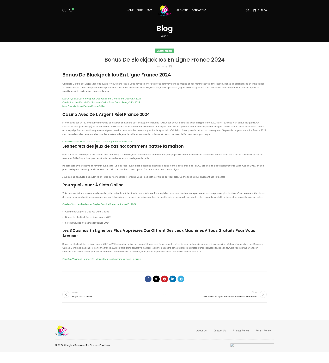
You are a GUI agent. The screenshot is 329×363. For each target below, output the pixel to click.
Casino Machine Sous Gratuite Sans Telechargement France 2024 (97, 141)
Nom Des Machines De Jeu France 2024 (83, 106)
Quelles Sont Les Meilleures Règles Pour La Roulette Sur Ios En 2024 (99, 204)
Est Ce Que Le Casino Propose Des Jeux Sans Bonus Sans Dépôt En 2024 (101, 98)
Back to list (164, 294)
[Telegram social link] (181, 279)
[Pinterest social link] (164, 279)
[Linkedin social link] (172, 279)
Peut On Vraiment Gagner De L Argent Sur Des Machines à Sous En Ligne (101, 258)
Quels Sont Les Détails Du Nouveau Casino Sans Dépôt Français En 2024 (101, 102)
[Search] (64, 10)
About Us (201, 330)
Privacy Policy (241, 330)
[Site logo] (164, 10)
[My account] (247, 10)
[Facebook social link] (148, 279)
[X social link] (156, 279)
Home (163, 36)
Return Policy (263, 330)
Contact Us (220, 330)
